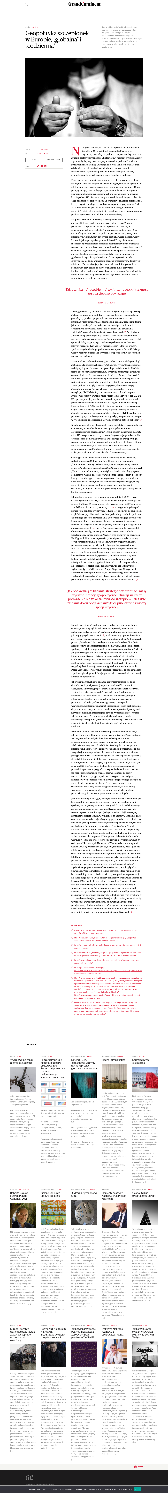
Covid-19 (35, 27)
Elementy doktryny (78, 1056)
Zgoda (137, 1489)
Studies (43, 1056)
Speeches (13, 1189)
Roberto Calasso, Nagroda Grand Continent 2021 (19, 1196)
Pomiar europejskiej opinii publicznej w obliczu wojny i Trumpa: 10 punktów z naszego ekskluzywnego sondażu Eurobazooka (53, 1069)
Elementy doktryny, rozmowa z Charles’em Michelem (114, 1196)
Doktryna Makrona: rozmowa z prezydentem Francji (113, 1332)
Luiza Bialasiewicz (43, 149)
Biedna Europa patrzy (113, 1060)
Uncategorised (24, 1189)
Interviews (105, 1189)
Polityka (19, 1056)
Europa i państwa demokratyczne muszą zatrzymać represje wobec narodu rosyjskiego (22, 1335)
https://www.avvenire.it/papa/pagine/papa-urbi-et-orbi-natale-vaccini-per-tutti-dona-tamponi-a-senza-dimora (107, 996)
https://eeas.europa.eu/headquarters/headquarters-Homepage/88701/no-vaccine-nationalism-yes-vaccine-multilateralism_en (105, 939)
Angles (27, 27)
